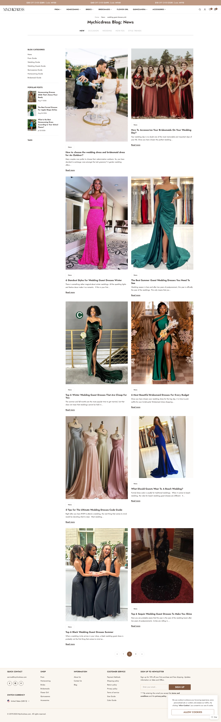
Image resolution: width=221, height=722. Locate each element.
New (82, 30)
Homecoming (46, 681)
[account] (204, 9)
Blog (75, 685)
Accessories (45, 700)
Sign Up (179, 687)
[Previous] (117, 654)
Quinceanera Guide (35, 70)
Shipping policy (113, 681)
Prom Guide (32, 58)
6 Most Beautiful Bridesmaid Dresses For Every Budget (160, 395)
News (103, 17)
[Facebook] (9, 683)
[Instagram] (15, 683)
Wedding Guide (34, 62)
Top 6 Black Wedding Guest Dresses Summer (89, 632)
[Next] (141, 654)
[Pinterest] (21, 683)
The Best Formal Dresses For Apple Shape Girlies (47, 108)
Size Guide (111, 696)
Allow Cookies (192, 712)
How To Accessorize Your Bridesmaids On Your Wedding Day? (161, 131)
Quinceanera (45, 696)
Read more (70, 170)
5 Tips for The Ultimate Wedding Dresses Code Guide (94, 510)
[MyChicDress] (13, 9)
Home (97, 17)
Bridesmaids (45, 688)
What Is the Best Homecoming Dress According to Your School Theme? (48, 123)
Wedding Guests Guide (37, 66)
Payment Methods (113, 677)
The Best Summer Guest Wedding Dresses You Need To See (160, 282)
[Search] (199, 9)
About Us (77, 677)
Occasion (93, 30)
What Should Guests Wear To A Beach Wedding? (157, 488)
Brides (43, 685)
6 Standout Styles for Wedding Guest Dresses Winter (94, 280)
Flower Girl (45, 692)
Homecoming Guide (35, 73)
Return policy (112, 685)
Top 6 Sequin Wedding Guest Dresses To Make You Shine (161, 614)
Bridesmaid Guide (34, 77)
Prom (42, 677)
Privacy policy (112, 688)
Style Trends (134, 30)
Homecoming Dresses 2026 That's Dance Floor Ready (48, 95)
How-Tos (120, 30)
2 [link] (129, 654)
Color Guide (111, 700)
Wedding (107, 30)
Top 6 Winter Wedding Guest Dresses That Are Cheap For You (96, 396)
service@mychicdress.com (17, 677)
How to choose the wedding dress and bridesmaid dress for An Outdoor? (95, 154)
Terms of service (113, 692)
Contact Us (78, 681)
